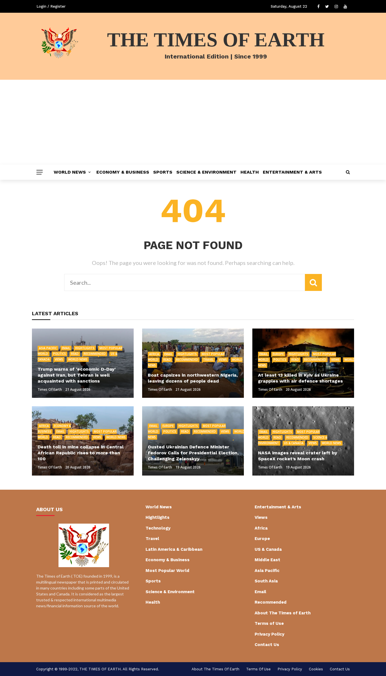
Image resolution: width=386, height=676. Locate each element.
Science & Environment (206, 172)
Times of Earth (50, 389)
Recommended (95, 354)
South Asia (266, 581)
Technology (158, 528)
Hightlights (84, 348)
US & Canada (293, 443)
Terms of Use (269, 623)
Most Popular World (167, 570)
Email (66, 348)
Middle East (267, 559)
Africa (154, 354)
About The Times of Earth (283, 612)
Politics (59, 354)
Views (59, 359)
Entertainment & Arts (292, 172)
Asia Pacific (48, 348)
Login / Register (51, 6)
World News (70, 172)
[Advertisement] (193, 122)
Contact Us (267, 644)
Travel (208, 360)
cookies (316, 669)
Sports (162, 172)
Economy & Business (122, 172)
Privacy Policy (269, 634)
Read (75, 354)
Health (249, 172)
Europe (278, 354)
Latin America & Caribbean (174, 549)
